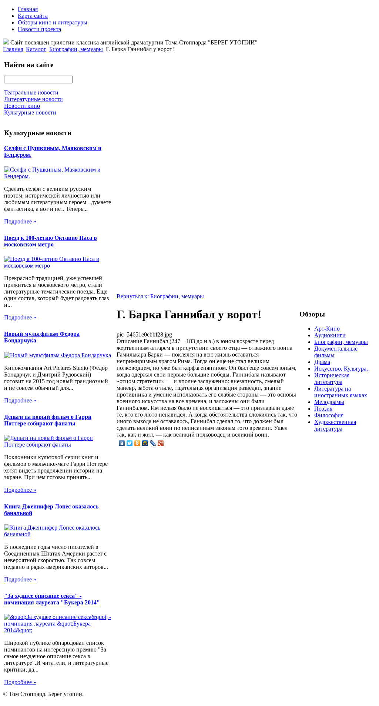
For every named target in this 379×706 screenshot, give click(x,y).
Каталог (36, 49)
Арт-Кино (327, 328)
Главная (28, 9)
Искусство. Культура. (341, 368)
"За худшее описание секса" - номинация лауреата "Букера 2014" (52, 599)
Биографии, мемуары (76, 49)
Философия (328, 415)
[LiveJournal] (153, 443)
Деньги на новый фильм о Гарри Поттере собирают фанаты (47, 420)
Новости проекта (39, 29)
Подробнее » (20, 221)
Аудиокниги (330, 335)
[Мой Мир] (145, 443)
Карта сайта (33, 16)
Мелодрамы (329, 402)
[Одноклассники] (137, 443)
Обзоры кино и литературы (52, 22)
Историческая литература (331, 378)
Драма (322, 362)
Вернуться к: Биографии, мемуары (160, 296)
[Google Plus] (161, 443)
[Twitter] (130, 443)
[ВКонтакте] (122, 443)
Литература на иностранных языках (340, 391)
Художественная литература (335, 425)
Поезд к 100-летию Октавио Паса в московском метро (50, 241)
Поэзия (323, 408)
